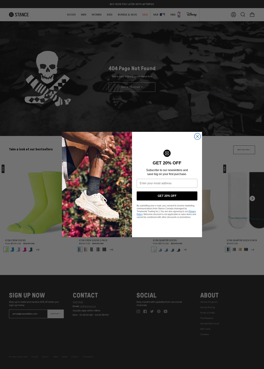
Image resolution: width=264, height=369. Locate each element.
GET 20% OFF (167, 195)
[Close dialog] (197, 136)
